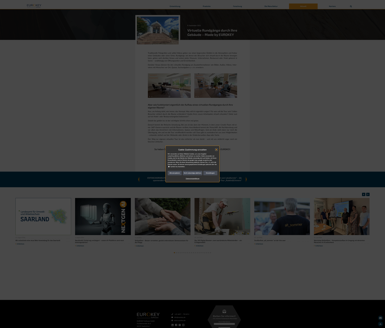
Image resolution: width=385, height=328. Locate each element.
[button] (216, 150)
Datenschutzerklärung (192, 178)
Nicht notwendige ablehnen (192, 173)
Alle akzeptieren (174, 173)
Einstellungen (210, 173)
